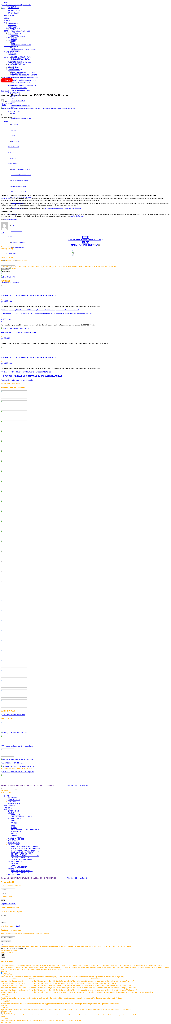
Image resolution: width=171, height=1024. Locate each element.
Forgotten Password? (8, 904)
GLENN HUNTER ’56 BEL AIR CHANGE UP (24, 75)
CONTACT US (11, 23)
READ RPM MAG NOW (8, 277)
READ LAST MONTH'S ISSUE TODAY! (84, 245)
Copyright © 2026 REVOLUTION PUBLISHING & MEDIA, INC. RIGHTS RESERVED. (29, 785)
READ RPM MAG (9, 15)
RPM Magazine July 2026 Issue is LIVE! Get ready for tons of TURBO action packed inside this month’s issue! (46, 314)
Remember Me (8, 897)
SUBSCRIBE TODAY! (14, 10)
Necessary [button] (4, 971)
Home (2, 91)
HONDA (13, 113)
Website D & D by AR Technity (77, 785)
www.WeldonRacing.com (77, 216)
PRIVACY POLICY (13, 8)
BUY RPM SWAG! (13, 13)
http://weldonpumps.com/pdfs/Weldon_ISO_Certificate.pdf (62, 208)
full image (13, 219)
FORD (12, 42)
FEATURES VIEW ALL (13, 85)
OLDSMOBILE (14, 124)
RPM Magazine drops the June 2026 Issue (18, 332)
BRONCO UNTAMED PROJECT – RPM (20, 169)
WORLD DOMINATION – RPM (20, 90)
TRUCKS (13, 135)
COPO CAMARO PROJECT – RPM (19, 180)
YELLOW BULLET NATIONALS (20, 31)
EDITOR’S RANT (11, 32)
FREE (85, 237)
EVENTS (10, 68)
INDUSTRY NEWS (12, 158)
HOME (6, 3)
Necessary (7, 973)
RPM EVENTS (14, 35)
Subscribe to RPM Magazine (10, 282)
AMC (12, 90)
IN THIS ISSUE (11, 152)
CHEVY (13, 102)
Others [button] (3, 1017)
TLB (7, 101)
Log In (18, 926)
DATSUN (13, 40)
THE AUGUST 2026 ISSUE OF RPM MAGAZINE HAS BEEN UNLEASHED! (31, 376)
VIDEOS (6, 30)
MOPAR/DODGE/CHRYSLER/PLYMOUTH (24, 49)
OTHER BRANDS (15, 141)
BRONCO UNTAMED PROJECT (20, 106)
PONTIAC (13, 130)
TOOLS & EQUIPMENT (18, 101)
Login (6, 122)
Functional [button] (4, 994)
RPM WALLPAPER (12, 253)
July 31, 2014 (5, 103)
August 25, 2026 (6, 301)
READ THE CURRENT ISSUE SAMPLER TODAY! (84, 240)
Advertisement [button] (6, 1011)
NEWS (7, 91)
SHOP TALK (14, 67)
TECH (12, 225)
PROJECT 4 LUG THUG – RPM (20, 83)
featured (7, 219)
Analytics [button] (4, 1005)
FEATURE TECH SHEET (13, 147)
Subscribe (7, 80)
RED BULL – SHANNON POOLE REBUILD (24, 85)
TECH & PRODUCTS (14, 93)
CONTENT (7, 21)
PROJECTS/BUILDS (12, 163)
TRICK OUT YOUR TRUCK (19, 88)
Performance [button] (5, 1000)
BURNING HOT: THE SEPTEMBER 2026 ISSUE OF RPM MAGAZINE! (29, 295)
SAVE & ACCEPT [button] (6, 1022)
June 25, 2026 (6, 320)
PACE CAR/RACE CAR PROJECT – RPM (20, 186)
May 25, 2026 (5, 338)
